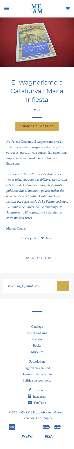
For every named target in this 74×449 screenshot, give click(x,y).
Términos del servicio (37, 374)
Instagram (39, 396)
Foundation (37, 361)
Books (37, 345)
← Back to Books (37, 258)
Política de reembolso (37, 380)
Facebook (39, 390)
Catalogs (37, 326)
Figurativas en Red (37, 368)
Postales (37, 339)
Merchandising (37, 333)
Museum (37, 352)
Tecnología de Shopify (37, 418)
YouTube (39, 402)
